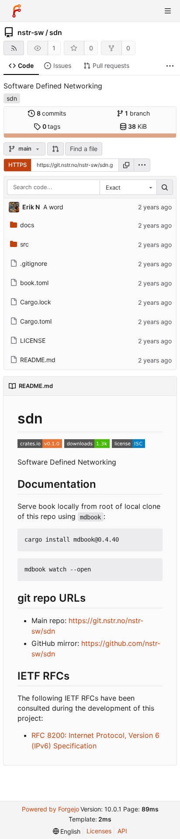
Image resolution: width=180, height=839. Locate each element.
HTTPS (17, 164)
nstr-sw (30, 32)
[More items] (170, 66)
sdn (55, 32)
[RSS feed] (13, 48)
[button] (55, 148)
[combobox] (128, 187)
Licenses (99, 831)
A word (53, 207)
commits (51, 113)
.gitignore (33, 263)
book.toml (34, 282)
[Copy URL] (126, 165)
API (122, 831)
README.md (37, 359)
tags (51, 126)
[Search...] (164, 187)
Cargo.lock (35, 302)
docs (27, 225)
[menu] (142, 165)
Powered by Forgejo (50, 809)
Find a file (83, 148)
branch (137, 113)
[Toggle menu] (168, 11)
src (24, 244)
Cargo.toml (36, 321)
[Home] (16, 11)
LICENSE (32, 340)
